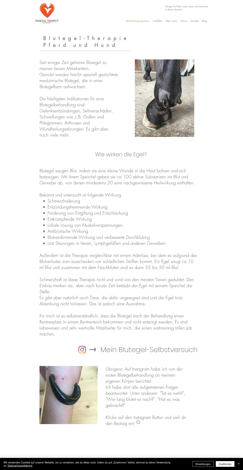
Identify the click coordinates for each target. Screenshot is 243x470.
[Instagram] (82, 349)
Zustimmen (225, 464)
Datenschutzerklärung (20, 465)
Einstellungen (203, 464)
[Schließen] (239, 464)
